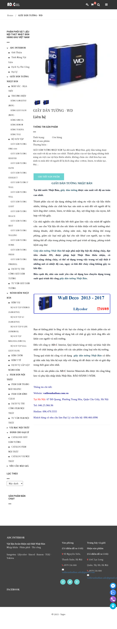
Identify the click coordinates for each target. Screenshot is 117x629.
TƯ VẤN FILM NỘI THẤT (18, 420)
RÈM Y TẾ (16, 360)
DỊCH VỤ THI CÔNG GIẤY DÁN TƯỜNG (16, 273)
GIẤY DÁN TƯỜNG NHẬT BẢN (72, 183)
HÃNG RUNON (17, 124)
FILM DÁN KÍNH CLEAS (17, 396)
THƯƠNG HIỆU (18, 95)
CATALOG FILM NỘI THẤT (17, 449)
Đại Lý (14, 71)
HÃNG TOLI (16, 134)
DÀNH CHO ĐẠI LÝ (19, 432)
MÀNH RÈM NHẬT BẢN (18, 295)
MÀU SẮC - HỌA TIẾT (17, 88)
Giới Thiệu (16, 52)
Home (10, 15)
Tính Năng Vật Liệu (17, 60)
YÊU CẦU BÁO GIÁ (19, 465)
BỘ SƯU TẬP (17, 139)
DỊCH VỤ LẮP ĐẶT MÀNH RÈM (19, 367)
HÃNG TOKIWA (17, 129)
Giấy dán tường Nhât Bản (48, 250)
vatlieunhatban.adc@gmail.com (78, 572)
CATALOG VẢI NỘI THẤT (18, 459)
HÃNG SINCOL (17, 120)
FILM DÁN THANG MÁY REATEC (18, 386)
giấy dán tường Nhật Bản (73, 278)
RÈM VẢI (15, 302)
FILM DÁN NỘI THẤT (16, 377)
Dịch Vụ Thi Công (20, 66)
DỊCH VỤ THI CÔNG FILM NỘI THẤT (16, 408)
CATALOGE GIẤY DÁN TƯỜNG (18, 439)
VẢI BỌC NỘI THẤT (19, 427)
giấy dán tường (68, 190)
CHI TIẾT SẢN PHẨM (49, 176)
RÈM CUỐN (17, 355)
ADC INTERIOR (18, 47)
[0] (91, 4)
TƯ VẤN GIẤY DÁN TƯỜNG (19, 286)
